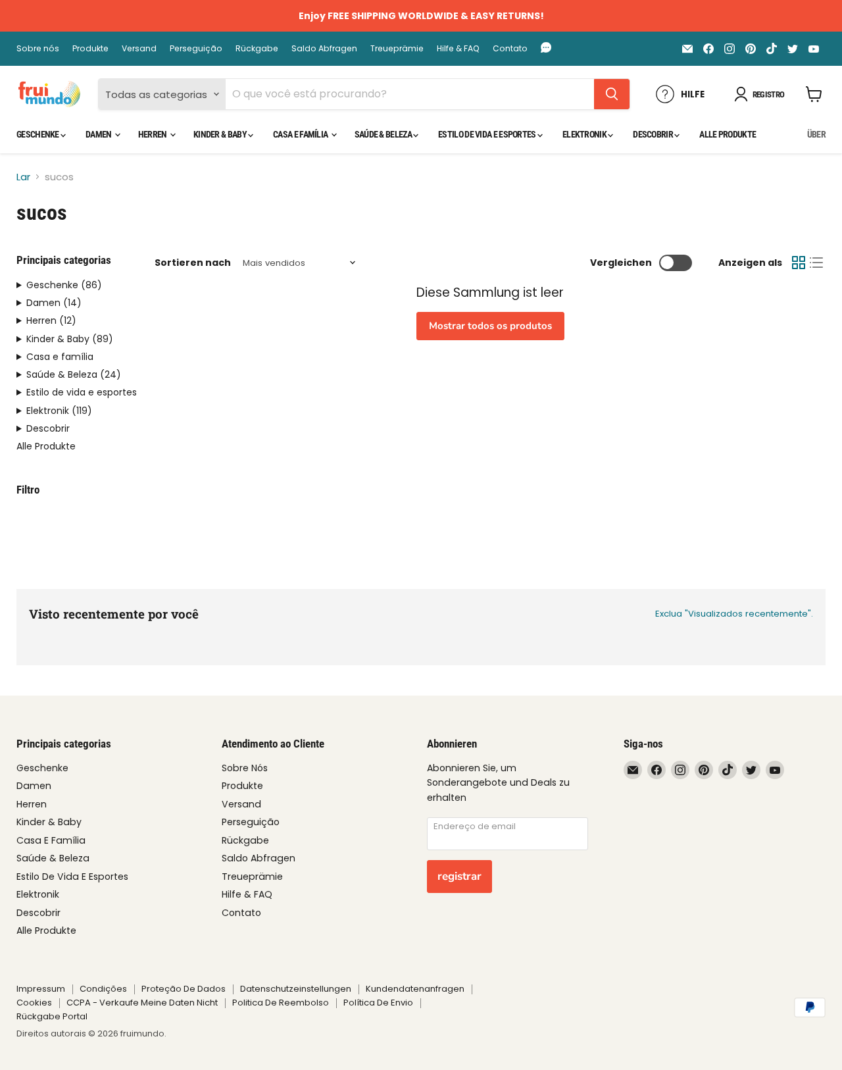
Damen (99, 134)
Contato (510, 48)
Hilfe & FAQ (458, 48)
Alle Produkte (727, 134)
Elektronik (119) (59, 411)
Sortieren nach (193, 262)
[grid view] (798, 263)
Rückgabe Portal (51, 1016)
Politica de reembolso (280, 1002)
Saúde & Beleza (384, 134)
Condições (103, 988)
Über (816, 134)
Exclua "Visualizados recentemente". (734, 614)
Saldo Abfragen (324, 48)
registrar (459, 876)
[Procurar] (612, 94)
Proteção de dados (183, 988)
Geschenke (38, 134)
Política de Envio (378, 1002)
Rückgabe (256, 48)
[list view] (817, 263)
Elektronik (585, 134)
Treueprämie (397, 48)
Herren (153, 134)
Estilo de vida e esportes (487, 134)
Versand (139, 48)
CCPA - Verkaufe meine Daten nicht (142, 1002)
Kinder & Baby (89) (69, 339)
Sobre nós (37, 48)
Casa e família (301, 134)
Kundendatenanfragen (415, 988)
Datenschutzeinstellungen (295, 988)
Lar (23, 176)
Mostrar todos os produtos (490, 325)
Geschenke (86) (64, 285)
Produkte (90, 48)
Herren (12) (51, 321)
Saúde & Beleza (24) (73, 375)
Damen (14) (54, 303)
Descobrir (653, 134)
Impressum (40, 988)
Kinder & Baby (220, 134)
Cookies (34, 1002)
